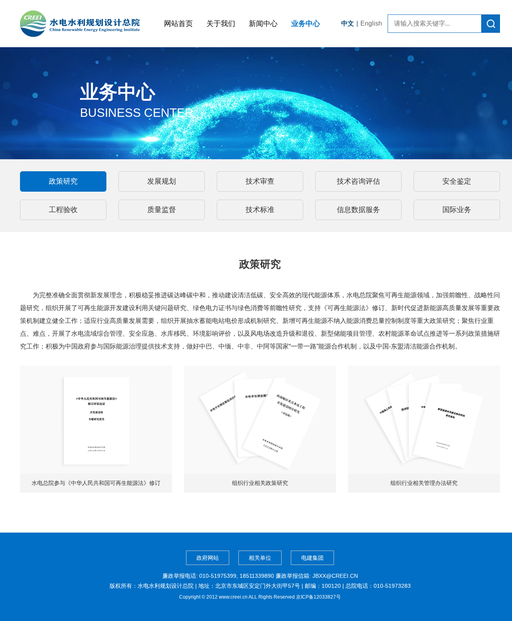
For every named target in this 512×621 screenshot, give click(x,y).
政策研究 (63, 181)
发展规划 (161, 181)
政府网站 (207, 558)
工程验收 (63, 210)
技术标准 (260, 210)
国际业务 (456, 210)
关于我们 (220, 24)
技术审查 (260, 181)
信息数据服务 (358, 210)
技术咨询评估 (358, 181)
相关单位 (260, 558)
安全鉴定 (456, 181)
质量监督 (161, 210)
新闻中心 (263, 24)
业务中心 (305, 24)
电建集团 (312, 558)
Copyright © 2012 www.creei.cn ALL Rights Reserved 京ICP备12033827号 (260, 597)
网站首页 (178, 24)
